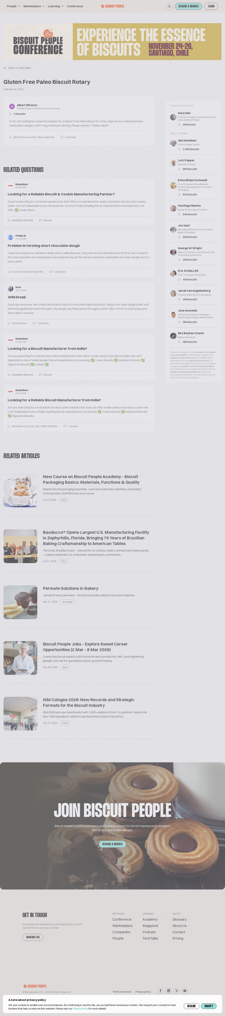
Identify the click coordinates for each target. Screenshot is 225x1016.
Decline (191, 1006)
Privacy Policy (80, 1008)
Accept (209, 1006)
